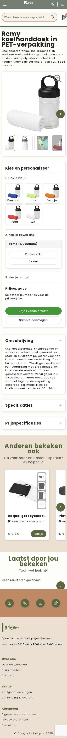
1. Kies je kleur (15, 178)
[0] (63, 17)
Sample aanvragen (33, 320)
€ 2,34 (13, 534)
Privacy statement (15, 719)
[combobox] (25, 17)
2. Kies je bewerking (20, 235)
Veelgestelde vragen (17, 692)
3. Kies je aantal (17, 277)
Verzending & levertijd (17, 697)
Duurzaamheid (12, 670)
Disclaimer (9, 725)
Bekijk (38, 534)
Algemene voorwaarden (19, 714)
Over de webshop (14, 664)
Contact (8, 675)
